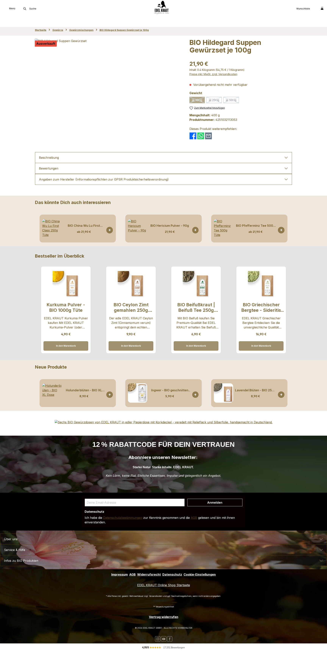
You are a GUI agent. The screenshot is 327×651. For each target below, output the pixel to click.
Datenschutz (172, 574)
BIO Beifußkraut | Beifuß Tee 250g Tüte (196, 307)
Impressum (119, 574)
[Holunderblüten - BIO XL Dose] (52, 393)
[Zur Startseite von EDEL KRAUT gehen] (161, 7)
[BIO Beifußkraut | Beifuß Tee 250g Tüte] (196, 284)
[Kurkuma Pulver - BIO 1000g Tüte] (66, 284)
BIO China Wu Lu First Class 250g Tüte (84, 225)
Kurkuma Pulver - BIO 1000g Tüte (66, 307)
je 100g (198, 100)
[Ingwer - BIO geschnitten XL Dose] (137, 393)
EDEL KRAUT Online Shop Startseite (163, 585)
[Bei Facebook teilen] (193, 136)
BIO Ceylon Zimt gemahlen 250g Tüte (131, 307)
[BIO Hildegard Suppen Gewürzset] (108, 79)
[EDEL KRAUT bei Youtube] (164, 638)
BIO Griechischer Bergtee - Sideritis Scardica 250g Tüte (261, 307)
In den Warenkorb (109, 230)
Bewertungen (48, 168)
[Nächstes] (289, 228)
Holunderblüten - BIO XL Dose (84, 390)
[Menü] (3, 8)
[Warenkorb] (314, 8)
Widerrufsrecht (149, 574)
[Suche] (25, 9)
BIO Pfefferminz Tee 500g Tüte (255, 225)
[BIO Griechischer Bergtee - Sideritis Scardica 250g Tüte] (261, 284)
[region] (108, 79)
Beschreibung (49, 157)
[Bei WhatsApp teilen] (200, 136)
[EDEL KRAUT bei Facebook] (170, 638)
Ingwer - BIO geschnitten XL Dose (169, 390)
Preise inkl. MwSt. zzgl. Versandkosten (213, 74)
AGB (194, 518)
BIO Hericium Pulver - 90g (169, 225)
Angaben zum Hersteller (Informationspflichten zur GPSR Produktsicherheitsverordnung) (104, 179)
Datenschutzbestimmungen (122, 518)
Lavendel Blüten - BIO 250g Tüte (255, 390)
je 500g (232, 100)
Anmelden (214, 502)
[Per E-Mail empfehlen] (208, 136)
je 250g (215, 100)
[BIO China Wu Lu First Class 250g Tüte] (52, 228)
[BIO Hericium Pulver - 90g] (137, 228)
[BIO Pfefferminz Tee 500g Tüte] (223, 228)
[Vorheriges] (37, 228)
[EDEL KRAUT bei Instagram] (158, 638)
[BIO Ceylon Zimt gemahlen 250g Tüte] (131, 284)
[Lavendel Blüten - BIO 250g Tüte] (223, 393)
